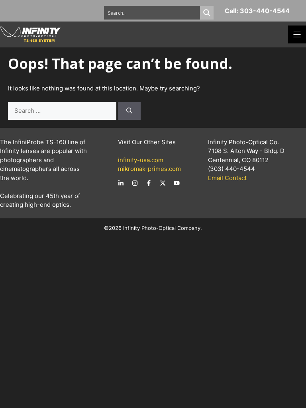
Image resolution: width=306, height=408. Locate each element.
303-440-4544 (265, 11)
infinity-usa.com (140, 160)
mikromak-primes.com (149, 169)
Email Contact (227, 178)
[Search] (129, 111)
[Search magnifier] (207, 13)
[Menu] (297, 34)
